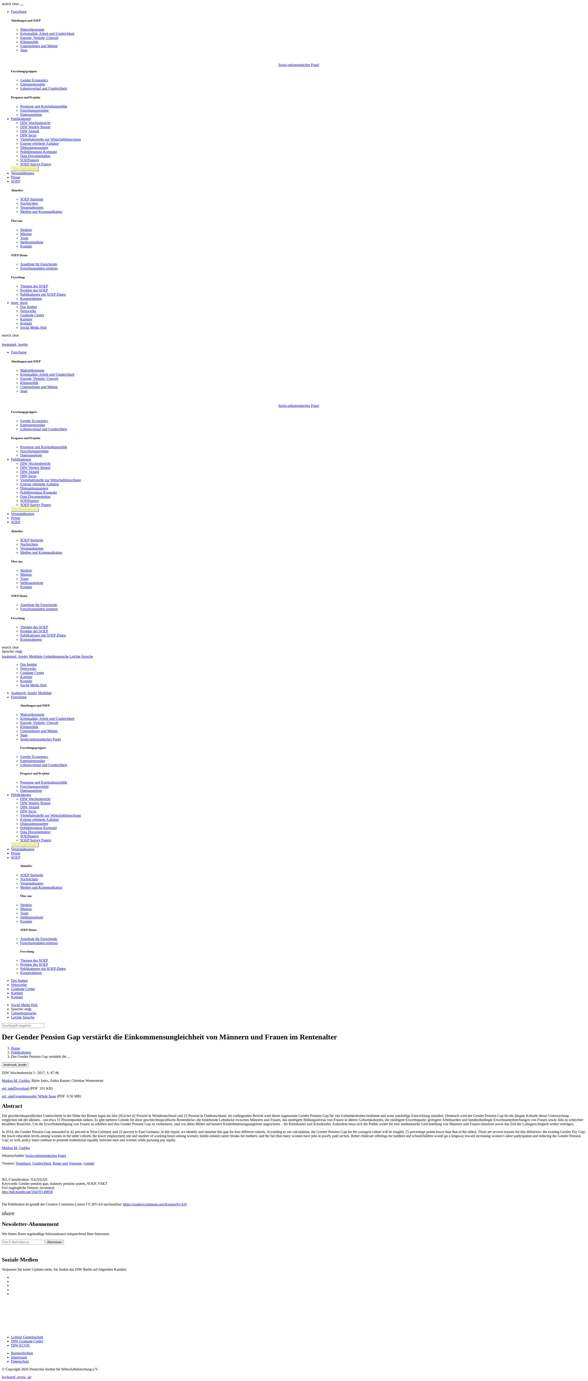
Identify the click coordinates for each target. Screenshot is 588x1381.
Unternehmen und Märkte (39, 46)
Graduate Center (32, 315)
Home (15, 1048)
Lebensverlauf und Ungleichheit (43, 88)
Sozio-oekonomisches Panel (298, 65)
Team (24, 238)
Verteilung (23, 1163)
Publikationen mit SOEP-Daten (43, 294)
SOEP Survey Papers (35, 164)
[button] (11, 4)
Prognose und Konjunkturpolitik (43, 106)
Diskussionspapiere (34, 148)
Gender (89, 1163)
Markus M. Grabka (16, 1081)
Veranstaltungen (22, 173)
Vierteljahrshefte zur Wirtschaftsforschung (50, 139)
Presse (15, 177)
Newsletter (9, 1250)
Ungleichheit (41, 1163)
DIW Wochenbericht (35, 123)
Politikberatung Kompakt (38, 152)
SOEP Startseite (31, 199)
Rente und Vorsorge (67, 1163)
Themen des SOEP (34, 286)
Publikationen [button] (21, 119)
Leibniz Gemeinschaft (27, 1337)
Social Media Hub (33, 327)
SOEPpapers (29, 160)
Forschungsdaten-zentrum (39, 268)
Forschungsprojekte (34, 110)
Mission (26, 234)
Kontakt (26, 246)
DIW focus (28, 135)
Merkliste (31, 693)
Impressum (19, 1357)
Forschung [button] (18, 12)
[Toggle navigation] (21, 5)
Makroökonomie (32, 29)
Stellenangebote (31, 242)
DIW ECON (20, 1345)
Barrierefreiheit (22, 1353)
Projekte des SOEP (34, 290)
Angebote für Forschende (38, 264)
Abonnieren (54, 1242)
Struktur (26, 230)
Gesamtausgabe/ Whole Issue (29, 1096)
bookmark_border (15, 344)
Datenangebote (31, 115)
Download (15, 1088)
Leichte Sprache (22, 1017)
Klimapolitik (29, 42)
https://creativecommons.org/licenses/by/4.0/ (155, 1204)
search (6, 4)
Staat (23, 50)
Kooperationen (31, 299)
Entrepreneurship (32, 84)
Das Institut (28, 307)
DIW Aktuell (29, 131)
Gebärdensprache (23, 1013)
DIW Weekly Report (35, 127)
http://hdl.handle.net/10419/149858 (27, 1192)
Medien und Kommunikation (41, 212)
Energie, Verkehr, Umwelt (39, 38)
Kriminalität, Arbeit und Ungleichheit (47, 34)
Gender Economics (34, 80)
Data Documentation (35, 156)
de (20, 651)
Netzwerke (28, 311)
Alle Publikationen (25, 168)
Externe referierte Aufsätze (39, 143)
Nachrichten (29, 203)
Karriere (26, 319)
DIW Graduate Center (27, 1341)
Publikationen (21, 1052)
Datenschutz (20, 1361)
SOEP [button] (15, 181)
